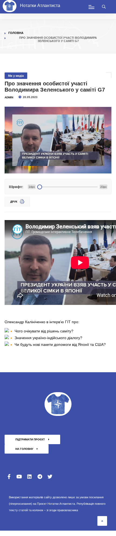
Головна (15, 32)
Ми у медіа (16, 75)
